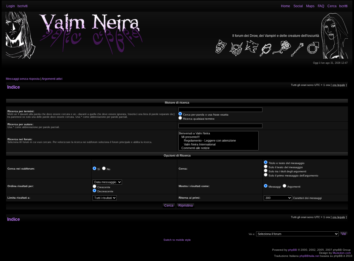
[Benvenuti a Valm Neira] (218, 133)
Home (285, 6)
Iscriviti (22, 6)
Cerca (332, 6)
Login (10, 6)
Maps (310, 6)
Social (298, 6)
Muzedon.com (342, 252)
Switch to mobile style (177, 239)
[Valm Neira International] (218, 144)
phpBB (292, 249)
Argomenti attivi (52, 78)
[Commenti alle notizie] (218, 148)
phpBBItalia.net (309, 255)
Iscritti (343, 6)
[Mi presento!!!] (218, 137)
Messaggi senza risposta (23, 78)
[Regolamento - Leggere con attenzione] (218, 140)
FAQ (321, 6)
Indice (13, 87)
